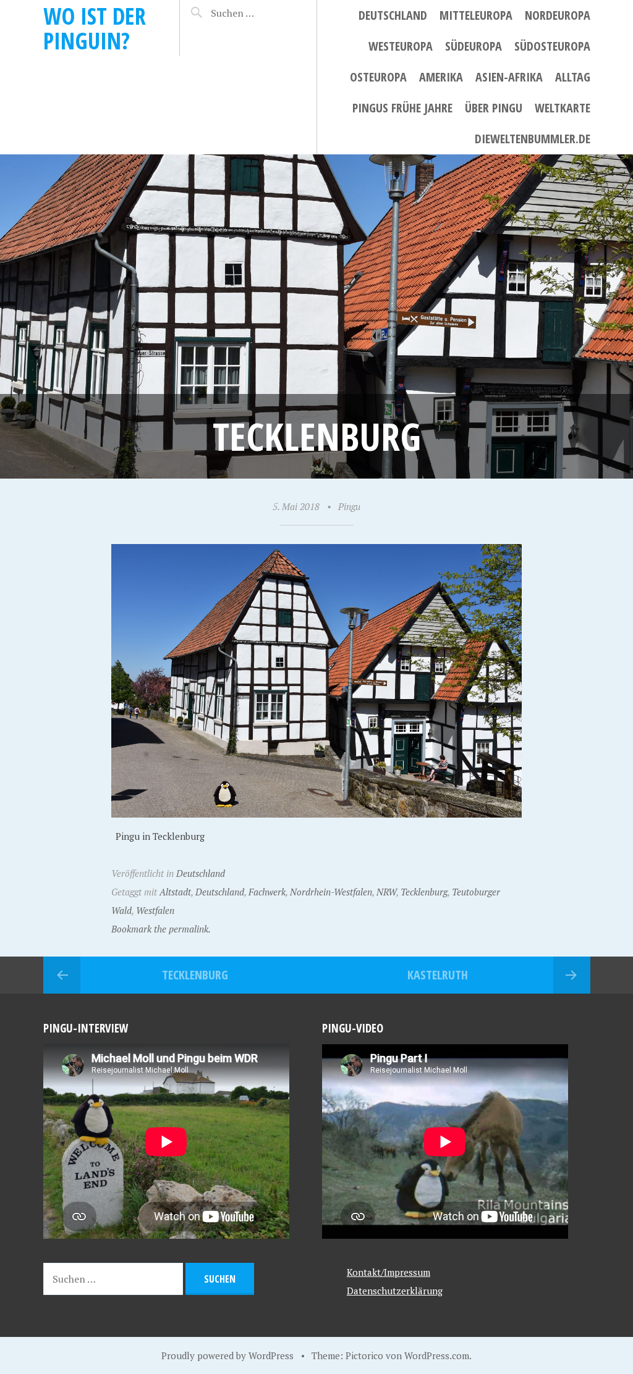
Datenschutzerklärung (395, 1290)
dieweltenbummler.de (532, 138)
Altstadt (175, 892)
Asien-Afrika (509, 77)
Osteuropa (378, 77)
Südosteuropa (552, 46)
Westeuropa (400, 46)
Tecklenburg (424, 892)
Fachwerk (267, 892)
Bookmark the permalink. (161, 929)
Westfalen (155, 910)
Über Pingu (493, 107)
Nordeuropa (557, 15)
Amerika (441, 77)
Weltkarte (562, 107)
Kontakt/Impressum (388, 1272)
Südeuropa (473, 46)
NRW (386, 892)
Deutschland (393, 15)
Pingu (349, 506)
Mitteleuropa (476, 15)
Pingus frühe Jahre (402, 107)
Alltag (572, 77)
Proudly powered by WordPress (227, 1355)
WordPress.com (436, 1355)
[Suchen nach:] (252, 13)
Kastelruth (437, 974)
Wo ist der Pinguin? (94, 28)
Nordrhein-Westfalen (331, 892)
